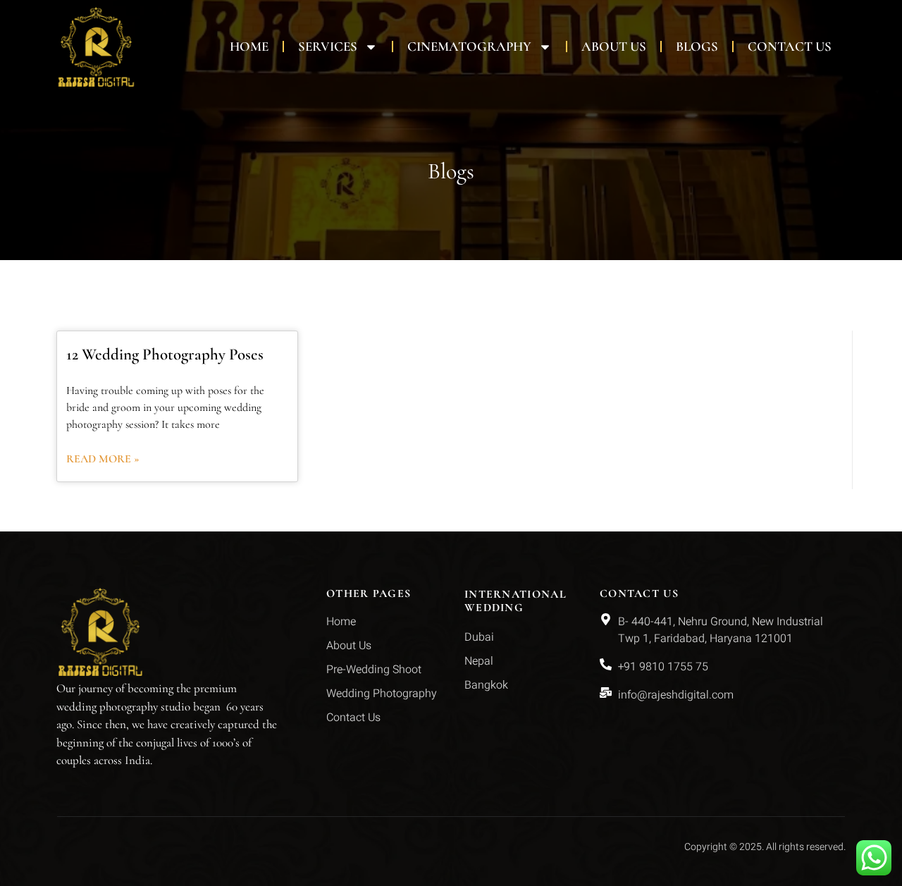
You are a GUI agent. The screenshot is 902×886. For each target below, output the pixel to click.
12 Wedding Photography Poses (165, 354)
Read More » (102, 459)
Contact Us (790, 46)
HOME (249, 46)
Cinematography (469, 46)
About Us (613, 46)
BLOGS (697, 46)
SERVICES (327, 46)
